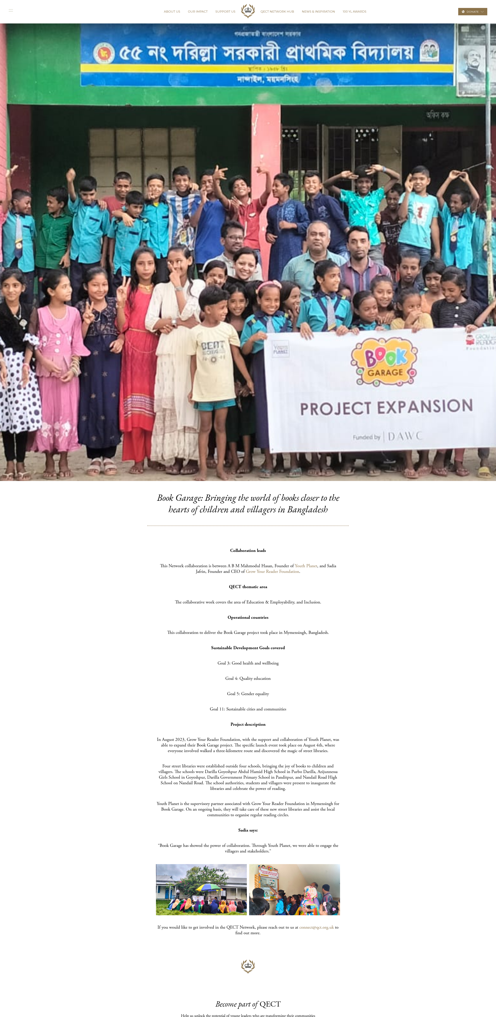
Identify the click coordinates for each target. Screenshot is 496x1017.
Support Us (225, 11)
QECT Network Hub (277, 11)
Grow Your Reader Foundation (272, 572)
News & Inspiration (318, 11)
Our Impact (198, 11)
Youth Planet (306, 566)
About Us (172, 11)
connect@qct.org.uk (316, 927)
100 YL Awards (354, 11)
